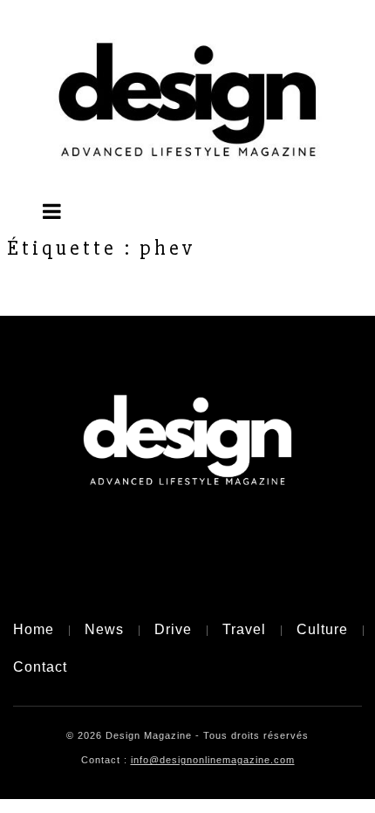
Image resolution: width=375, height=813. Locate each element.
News (104, 629)
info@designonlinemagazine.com (213, 760)
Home (33, 629)
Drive (173, 629)
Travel (244, 629)
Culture (322, 629)
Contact (40, 666)
